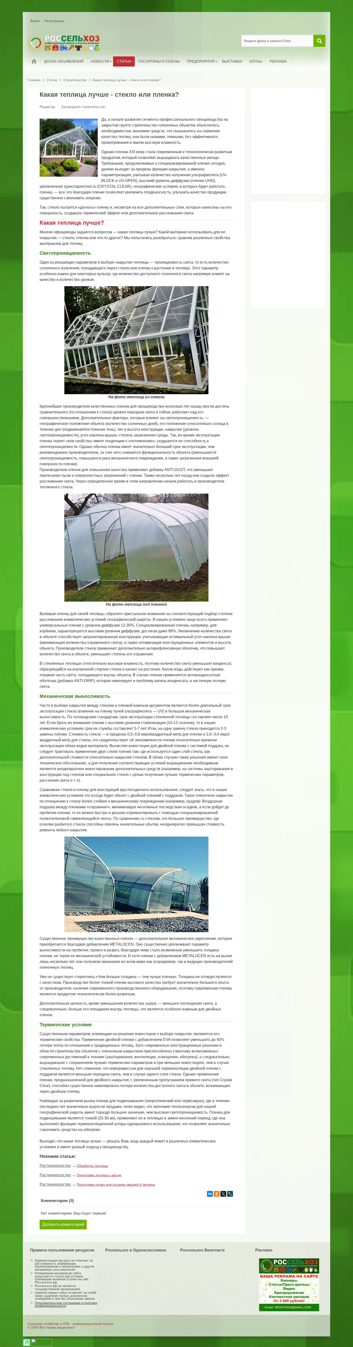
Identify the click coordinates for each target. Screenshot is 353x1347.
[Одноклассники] (216, 1194)
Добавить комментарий (63, 1224)
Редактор (47, 107)
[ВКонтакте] (210, 1194)
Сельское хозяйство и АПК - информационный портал (70, 1324)
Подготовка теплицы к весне (99, 1175)
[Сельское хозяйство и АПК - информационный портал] (64, 43)
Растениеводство (55, 1166)
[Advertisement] (283, 143)
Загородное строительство (83, 107)
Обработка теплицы (92, 1166)
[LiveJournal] (230, 1194)
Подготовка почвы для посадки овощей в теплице (116, 1184)
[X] (223, 1194)
